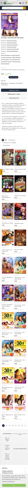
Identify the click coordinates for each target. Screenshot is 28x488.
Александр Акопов (11, 47)
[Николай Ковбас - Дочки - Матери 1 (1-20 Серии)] (20, 402)
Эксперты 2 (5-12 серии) (20, 195)
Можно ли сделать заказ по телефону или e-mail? (7, 456)
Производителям (14, 98)
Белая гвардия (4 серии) (7, 169)
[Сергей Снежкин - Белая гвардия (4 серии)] (8, 157)
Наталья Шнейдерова (12, 51)
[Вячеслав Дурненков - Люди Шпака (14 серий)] (8, 211)
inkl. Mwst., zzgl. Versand (5, 172)
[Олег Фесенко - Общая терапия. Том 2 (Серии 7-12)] (8, 238)
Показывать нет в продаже (10, 142)
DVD (5, 80)
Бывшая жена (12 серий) (20, 169)
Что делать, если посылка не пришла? (7, 447)
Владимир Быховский (12, 44)
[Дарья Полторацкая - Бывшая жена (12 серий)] (20, 157)
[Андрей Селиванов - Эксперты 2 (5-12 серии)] (20, 183)
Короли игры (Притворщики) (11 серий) (6, 197)
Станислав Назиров (12, 42)
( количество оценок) (6, 69)
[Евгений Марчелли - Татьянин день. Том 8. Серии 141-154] (8, 348)
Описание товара (14, 90)
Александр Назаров (12, 40)
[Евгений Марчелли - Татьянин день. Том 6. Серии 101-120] (20, 375)
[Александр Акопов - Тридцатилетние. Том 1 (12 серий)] (8, 375)
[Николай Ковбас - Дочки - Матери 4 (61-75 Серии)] (8, 402)
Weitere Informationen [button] (8, 481)
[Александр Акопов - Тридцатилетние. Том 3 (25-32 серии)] (8, 320)
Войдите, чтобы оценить (19, 69)
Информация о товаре (14, 94)
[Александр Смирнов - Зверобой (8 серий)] (20, 211)
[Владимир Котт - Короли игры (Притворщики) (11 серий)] (8, 183)
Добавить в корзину (13, 77)
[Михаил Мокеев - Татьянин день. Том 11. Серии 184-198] (20, 265)
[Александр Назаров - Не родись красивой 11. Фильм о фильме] (8, 292)
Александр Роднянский (13, 49)
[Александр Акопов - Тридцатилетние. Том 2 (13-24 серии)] (20, 348)
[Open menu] (2, 3)
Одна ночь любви (18, 249)
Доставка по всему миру (15, 3)
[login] (23, 3)
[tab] (14, 90)
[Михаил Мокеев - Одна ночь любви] (20, 238)
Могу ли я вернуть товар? (7, 439)
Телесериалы (4, 84)
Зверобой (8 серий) (18, 223)
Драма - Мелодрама (10, 83)
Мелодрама (19, 83)
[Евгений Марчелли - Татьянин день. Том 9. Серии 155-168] (20, 320)
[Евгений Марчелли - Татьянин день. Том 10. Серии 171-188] (20, 292)
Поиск (24, 8)
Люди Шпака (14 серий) (7, 223)
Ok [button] (14, 485)
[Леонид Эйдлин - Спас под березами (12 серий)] (8, 265)
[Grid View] (3, 140)
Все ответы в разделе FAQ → (20, 448)
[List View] (6, 140)
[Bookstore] (9, 3)
